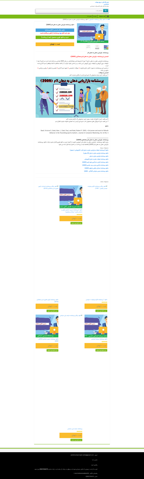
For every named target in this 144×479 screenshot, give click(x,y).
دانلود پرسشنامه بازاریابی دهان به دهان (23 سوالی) (95, 153)
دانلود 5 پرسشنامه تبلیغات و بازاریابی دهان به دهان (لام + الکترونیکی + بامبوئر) (89, 150)
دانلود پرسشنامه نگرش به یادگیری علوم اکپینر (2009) (95, 162)
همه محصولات (102, 16)
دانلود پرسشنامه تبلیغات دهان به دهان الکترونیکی (96, 159)
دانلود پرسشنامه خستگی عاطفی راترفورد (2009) (96, 168)
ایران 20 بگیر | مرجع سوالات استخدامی (102, 3)
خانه (107, 20)
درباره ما (95, 16)
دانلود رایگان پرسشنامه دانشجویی (97, 20)
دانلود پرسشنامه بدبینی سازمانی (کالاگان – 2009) (96, 171)
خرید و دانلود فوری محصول (101, 310)
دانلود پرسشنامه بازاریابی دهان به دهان (98, 156)
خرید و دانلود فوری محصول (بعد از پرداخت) (55, 37)
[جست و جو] (105, 10)
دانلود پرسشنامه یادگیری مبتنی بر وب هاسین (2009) (95, 165)
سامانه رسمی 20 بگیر (108, 16)
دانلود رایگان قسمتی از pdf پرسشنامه (55, 30)
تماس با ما (89, 16)
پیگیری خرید (94, 465)
